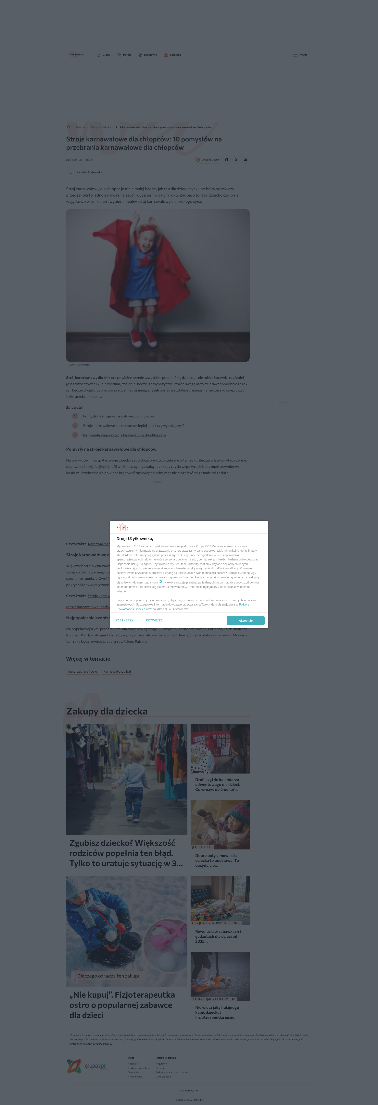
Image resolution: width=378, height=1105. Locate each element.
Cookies (140, 609)
